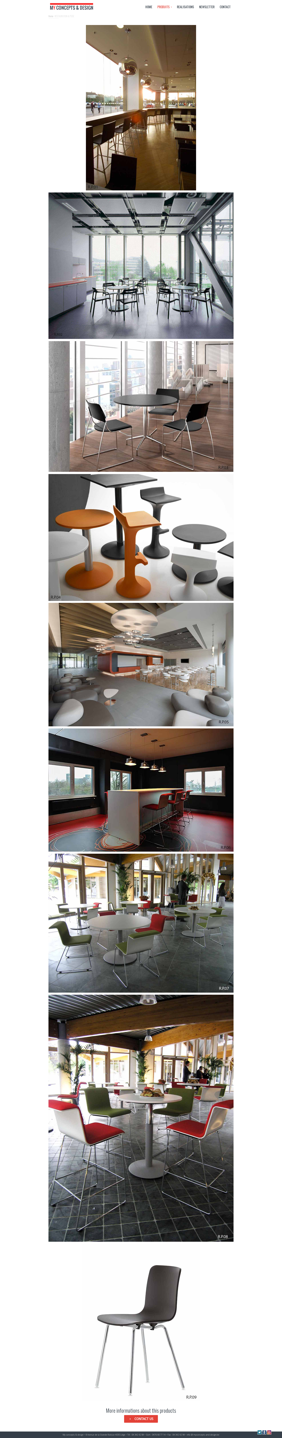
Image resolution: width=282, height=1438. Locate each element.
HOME (148, 6)
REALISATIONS (185, 6)
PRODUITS (163, 6)
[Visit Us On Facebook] (264, 1433)
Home (50, 16)
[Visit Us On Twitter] (259, 1433)
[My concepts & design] (71, 12)
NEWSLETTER (207, 6)
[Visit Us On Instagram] (269, 1433)
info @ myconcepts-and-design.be (203, 1434)
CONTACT (225, 6)
